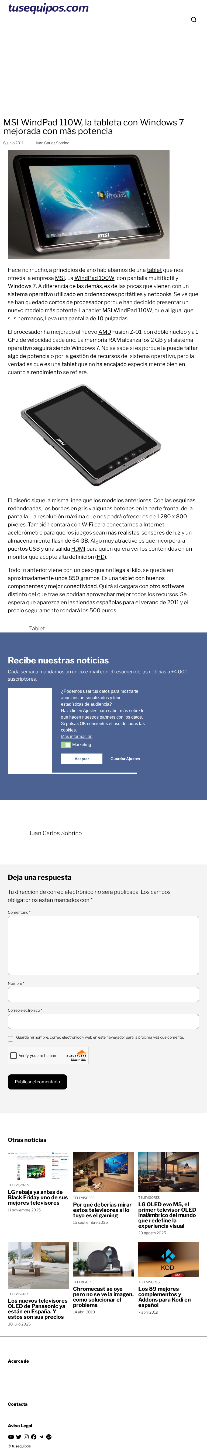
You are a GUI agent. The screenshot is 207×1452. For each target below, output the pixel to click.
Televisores (18, 1185)
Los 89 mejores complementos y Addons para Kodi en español (164, 1297)
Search (193, 19)
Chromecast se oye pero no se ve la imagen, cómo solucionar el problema (103, 1297)
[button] (66, 745)
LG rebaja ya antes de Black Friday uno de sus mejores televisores (38, 1197)
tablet (154, 270)
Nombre (16, 983)
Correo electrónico (25, 1010)
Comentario (19, 912)
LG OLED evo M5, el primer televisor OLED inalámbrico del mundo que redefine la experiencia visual (167, 1215)
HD (101, 557)
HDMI (78, 549)
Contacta (17, 1404)
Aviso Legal (20, 1425)
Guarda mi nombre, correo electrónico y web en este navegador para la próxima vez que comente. (100, 1037)
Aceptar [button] (82, 759)
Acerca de (18, 1361)
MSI (60, 278)
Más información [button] (76, 736)
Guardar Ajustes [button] (125, 759)
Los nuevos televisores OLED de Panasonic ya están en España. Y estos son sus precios (38, 1309)
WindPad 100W (94, 278)
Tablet (37, 628)
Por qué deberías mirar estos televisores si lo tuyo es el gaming (102, 1210)
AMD (104, 332)
